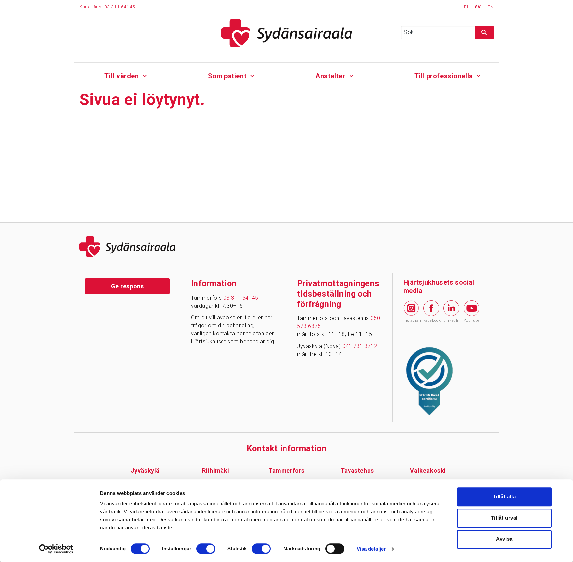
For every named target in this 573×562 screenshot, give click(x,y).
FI (466, 6)
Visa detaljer (371, 549)
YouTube (471, 320)
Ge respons (127, 286)
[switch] (205, 548)
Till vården (121, 76)
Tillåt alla (504, 496)
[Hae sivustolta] (484, 32)
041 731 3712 (359, 346)
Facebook (431, 320)
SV (478, 6)
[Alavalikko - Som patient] (252, 75)
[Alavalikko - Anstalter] (351, 75)
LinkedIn (451, 320)
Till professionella (443, 76)
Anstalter (330, 76)
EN (491, 6)
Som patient (227, 76)
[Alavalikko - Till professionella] (478, 75)
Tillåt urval (504, 518)
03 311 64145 (119, 6)
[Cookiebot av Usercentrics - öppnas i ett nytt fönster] (56, 549)
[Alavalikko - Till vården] (145, 75)
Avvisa (504, 539)
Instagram (411, 320)
